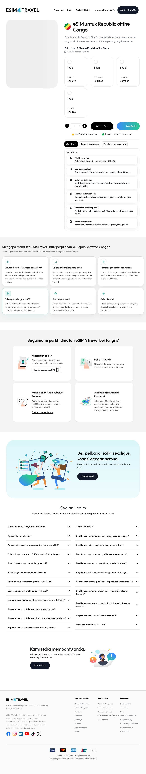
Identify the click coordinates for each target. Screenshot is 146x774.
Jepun (77, 731)
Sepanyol (79, 719)
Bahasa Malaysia (104, 10)
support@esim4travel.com (61, 758)
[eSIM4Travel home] (22, 10)
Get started (88, 476)
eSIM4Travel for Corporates (109, 715)
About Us (58, 10)
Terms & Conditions (128, 715)
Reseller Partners (105, 712)
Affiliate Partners (105, 708)
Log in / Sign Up (128, 10)
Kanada (78, 712)
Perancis (78, 715)
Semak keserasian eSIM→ (79, 51)
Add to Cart (102, 126)
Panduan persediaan (129, 723)
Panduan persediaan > (42, 412)
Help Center (125, 704)
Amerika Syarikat (82, 704)
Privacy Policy (126, 719)
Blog (69, 10)
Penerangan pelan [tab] (90, 144)
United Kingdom (82, 708)
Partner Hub (82, 10)
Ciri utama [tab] (71, 144)
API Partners (103, 719)
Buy (131, 126)
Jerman (78, 723)
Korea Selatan (81, 727)
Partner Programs (105, 704)
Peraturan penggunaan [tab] (114, 144)
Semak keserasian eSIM (44, 370)
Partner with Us (127, 727)
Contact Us (40, 665)
